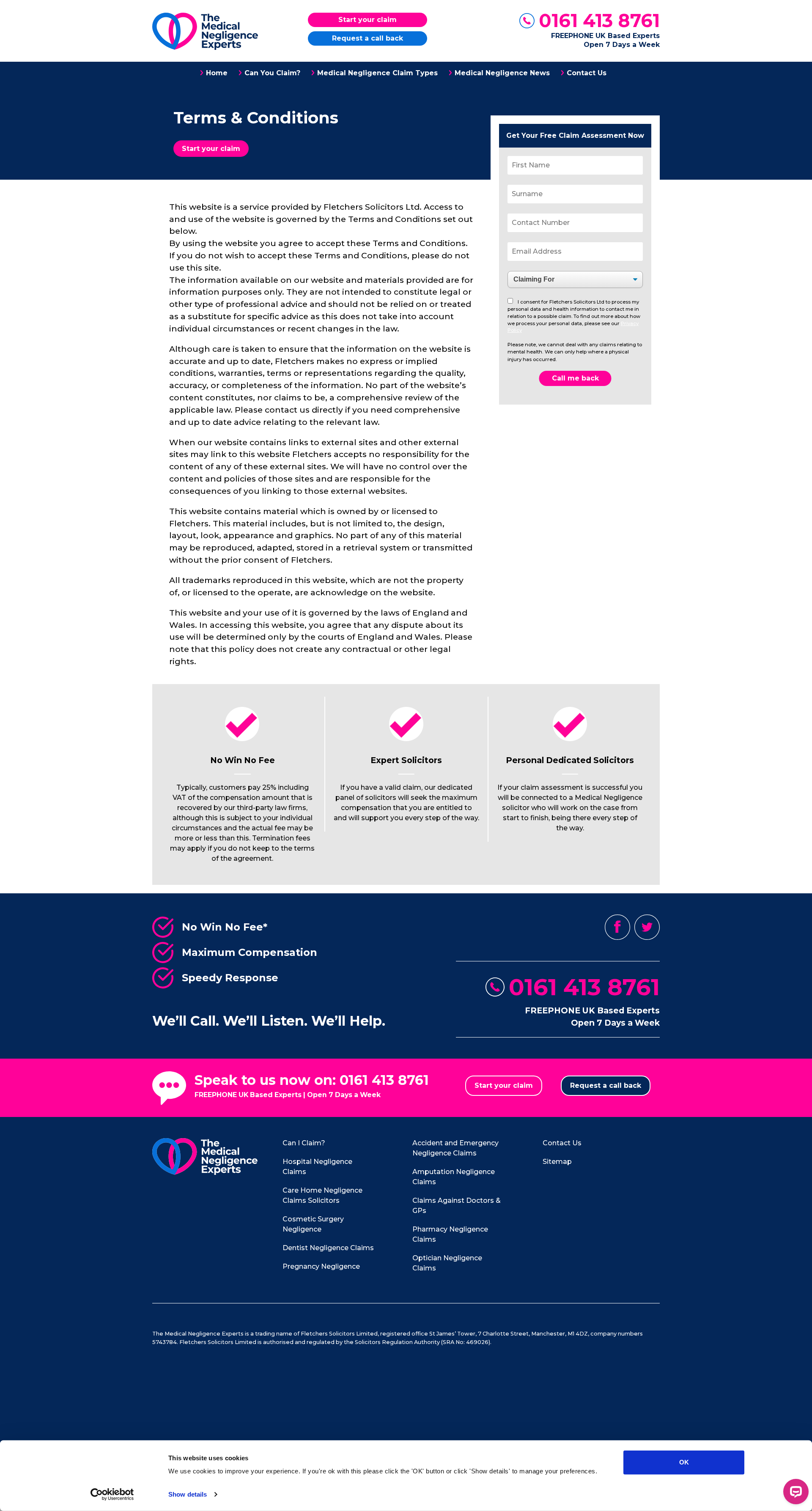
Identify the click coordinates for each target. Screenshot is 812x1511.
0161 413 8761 (599, 20)
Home (217, 73)
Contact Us (586, 73)
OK (684, 1462)
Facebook (617, 927)
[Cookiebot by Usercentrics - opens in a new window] (112, 1494)
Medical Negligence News (502, 73)
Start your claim (367, 20)
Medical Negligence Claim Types (377, 73)
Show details (187, 1494)
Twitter (647, 927)
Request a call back (367, 38)
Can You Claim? (272, 73)
